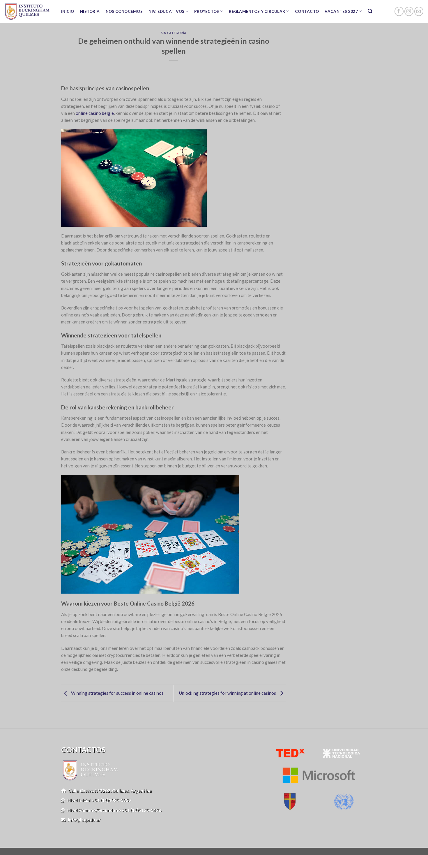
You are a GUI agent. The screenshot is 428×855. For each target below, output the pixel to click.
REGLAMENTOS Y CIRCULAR (257, 11)
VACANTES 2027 (341, 11)
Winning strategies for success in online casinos (117, 692)
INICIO (67, 11)
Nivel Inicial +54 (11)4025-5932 (98, 800)
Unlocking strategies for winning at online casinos (228, 692)
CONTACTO (307, 11)
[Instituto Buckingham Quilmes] (26, 11)
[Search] (370, 11)
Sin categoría (173, 33)
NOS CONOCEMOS (124, 11)
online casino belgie (95, 113)
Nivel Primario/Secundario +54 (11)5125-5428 (113, 810)
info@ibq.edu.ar (83, 819)
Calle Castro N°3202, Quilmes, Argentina (109, 790)
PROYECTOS (206, 11)
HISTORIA (90, 11)
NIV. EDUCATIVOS (166, 11)
